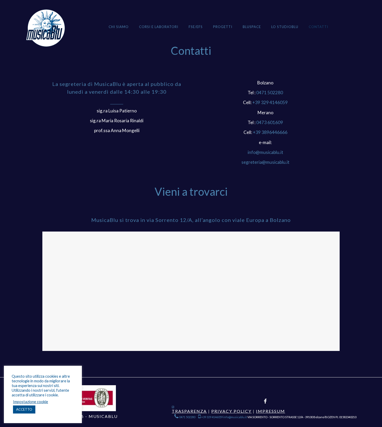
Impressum (270, 411)
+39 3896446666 (270, 132)
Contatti (318, 27)
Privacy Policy (231, 411)
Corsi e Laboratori (158, 27)
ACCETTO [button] (24, 409)
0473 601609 (269, 122)
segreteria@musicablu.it (265, 162)
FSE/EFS (196, 27)
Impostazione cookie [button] (30, 401)
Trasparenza (189, 411)
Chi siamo (119, 27)
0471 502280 (269, 92)
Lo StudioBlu (284, 27)
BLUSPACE (252, 27)
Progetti (222, 27)
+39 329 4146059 (270, 102)
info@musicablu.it (265, 152)
